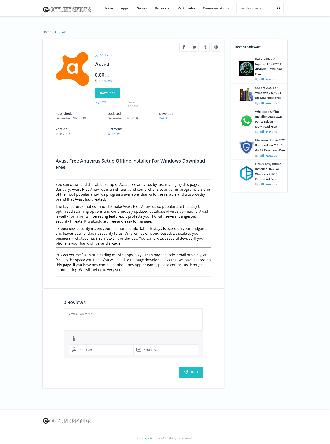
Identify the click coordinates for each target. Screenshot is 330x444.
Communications (216, 8)
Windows (114, 134)
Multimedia (186, 8)
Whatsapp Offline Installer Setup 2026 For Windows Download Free (268, 119)
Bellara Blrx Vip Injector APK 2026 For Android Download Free (270, 66)
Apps (125, 8)
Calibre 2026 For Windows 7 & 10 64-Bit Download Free (268, 93)
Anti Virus (107, 55)
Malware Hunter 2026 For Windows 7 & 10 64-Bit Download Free (270, 145)
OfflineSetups (149, 438)
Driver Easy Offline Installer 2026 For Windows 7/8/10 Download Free (268, 171)
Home (108, 8)
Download (107, 93)
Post (194, 372)
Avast (63, 32)
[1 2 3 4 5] (133, 338)
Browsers (162, 8)
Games (142, 8)
